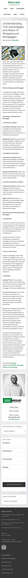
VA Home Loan (6, 565)
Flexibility (14, 365)
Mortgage (13, 363)
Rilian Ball (14, 2)
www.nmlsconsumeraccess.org (11, 541)
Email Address (8, 451)
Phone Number (7, 459)
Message (5, 467)
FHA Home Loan (6, 562)
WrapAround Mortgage (10, 367)
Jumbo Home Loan (7, 569)
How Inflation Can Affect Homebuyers (11, 527)
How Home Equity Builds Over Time (10, 519)
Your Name (7, 443)
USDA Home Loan (7, 573)
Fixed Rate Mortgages (8, 558)
